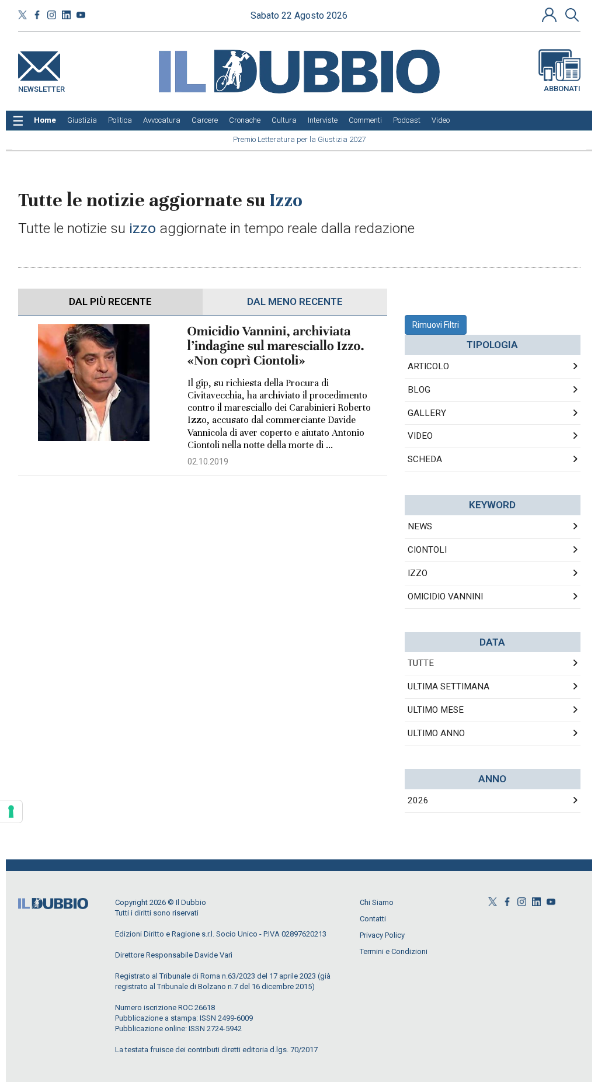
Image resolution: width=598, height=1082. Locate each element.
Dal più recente (110, 301)
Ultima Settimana (448, 686)
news (420, 526)
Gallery (427, 413)
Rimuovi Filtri (435, 325)
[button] (550, 14)
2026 (418, 800)
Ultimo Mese (436, 710)
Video (420, 436)
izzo (417, 573)
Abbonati (562, 88)
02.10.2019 (207, 461)
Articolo (428, 366)
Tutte (421, 663)
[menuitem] (45, 120)
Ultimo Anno (436, 733)
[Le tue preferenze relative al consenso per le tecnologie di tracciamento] (11, 811)
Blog (419, 389)
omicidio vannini (445, 596)
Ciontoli (427, 550)
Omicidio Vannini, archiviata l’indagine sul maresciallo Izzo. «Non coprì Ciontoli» (275, 346)
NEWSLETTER (41, 87)
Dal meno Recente (295, 301)
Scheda (425, 459)
